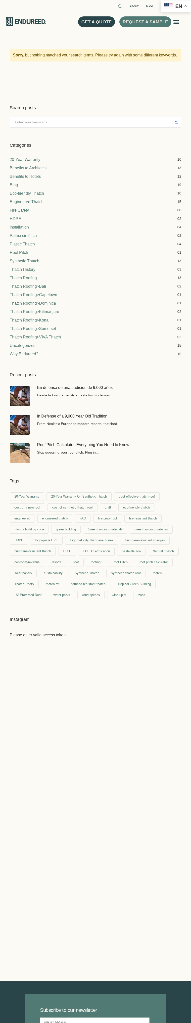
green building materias (151, 529)
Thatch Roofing (23, 278)
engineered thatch (55, 518)
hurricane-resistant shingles (145, 540)
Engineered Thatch (27, 202)
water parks (61, 595)
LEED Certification (96, 551)
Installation (19, 227)
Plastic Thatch (22, 244)
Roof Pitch (19, 252)
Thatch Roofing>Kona (29, 320)
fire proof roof (107, 518)
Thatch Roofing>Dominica (33, 303)
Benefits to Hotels (25, 176)
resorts (56, 562)
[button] (176, 22)
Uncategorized (23, 345)
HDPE (15, 219)
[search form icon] (119, 7)
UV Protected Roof (28, 595)
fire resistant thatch (143, 518)
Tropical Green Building (134, 584)
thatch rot (52, 584)
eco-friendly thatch (136, 507)
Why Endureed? (24, 354)
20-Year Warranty (25, 159)
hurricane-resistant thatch (32, 551)
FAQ (83, 518)
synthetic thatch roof (126, 573)
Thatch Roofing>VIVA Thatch (35, 337)
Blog (149, 6)
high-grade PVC (46, 540)
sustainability (53, 573)
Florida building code (29, 529)
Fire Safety (19, 210)
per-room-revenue (27, 562)
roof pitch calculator (154, 562)
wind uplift (119, 595)
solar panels (23, 573)
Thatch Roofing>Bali (28, 286)
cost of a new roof (27, 507)
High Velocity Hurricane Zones (91, 540)
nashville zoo (131, 551)
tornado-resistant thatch (88, 584)
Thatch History (22, 269)
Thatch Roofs (24, 584)
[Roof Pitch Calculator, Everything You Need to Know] (20, 453)
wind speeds (91, 595)
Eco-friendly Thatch (27, 193)
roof (76, 562)
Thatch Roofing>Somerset (33, 328)
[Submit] (176, 123)
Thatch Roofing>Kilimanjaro (34, 312)
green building (66, 529)
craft (108, 507)
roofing (95, 562)
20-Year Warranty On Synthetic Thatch (79, 496)
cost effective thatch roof (137, 496)
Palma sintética (23, 235)
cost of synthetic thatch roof (72, 507)
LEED (67, 551)
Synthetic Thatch (24, 261)
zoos (141, 595)
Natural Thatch (163, 551)
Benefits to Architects (28, 168)
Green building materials (105, 529)
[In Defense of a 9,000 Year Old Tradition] (20, 425)
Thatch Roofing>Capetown (33, 295)
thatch (157, 573)
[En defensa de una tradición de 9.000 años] (20, 396)
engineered (22, 518)
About (134, 6)
